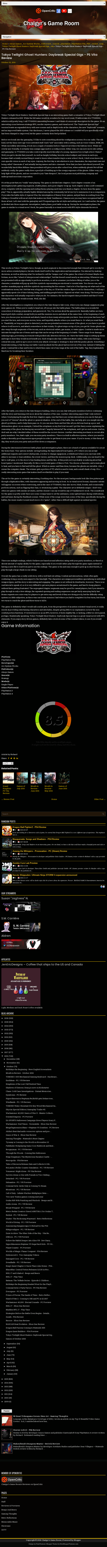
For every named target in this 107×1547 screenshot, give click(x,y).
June (9, 1355)
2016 (6, 1056)
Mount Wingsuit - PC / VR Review (20, 1208)
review (95, 43)
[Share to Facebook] (12, 763)
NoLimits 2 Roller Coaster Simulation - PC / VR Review (30, 1167)
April (9, 1362)
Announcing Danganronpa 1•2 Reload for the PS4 (27, 1226)
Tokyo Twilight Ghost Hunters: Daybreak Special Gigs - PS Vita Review (49, 56)
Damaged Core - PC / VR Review (20, 1258)
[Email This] (4, 763)
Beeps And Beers (9, 1509)
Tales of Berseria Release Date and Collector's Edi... (28, 1164)
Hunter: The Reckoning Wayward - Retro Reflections (29, 1218)
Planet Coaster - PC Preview (18, 1247)
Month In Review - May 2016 (49, 788)
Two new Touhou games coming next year (24, 1197)
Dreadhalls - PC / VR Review (18, 1262)
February (10, 1370)
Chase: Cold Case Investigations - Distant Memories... (29, 1091)
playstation (65, 43)
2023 (6, 1029)
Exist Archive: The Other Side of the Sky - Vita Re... (28, 1233)
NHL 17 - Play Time (14, 1277)
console (56, 43)
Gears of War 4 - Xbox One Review (21, 1135)
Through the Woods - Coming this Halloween (26, 1153)
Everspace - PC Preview (16, 1291)
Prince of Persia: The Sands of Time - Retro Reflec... (28, 1295)
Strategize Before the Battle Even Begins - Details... (28, 1313)
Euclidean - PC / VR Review (18, 1080)
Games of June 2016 (63, 787)
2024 (6, 1026)
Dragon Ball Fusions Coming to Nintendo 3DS (25, 1327)
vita (52, 46)
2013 (6, 1386)
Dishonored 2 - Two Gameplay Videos (22, 1255)
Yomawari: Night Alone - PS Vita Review (23, 1171)
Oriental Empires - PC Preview (19, 1116)
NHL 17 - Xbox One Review (18, 1306)
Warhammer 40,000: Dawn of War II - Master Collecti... (30, 1113)
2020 (6, 1041)
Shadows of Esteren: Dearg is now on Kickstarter (27, 1087)
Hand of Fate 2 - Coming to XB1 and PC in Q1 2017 (27, 1298)
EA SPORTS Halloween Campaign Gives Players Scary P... (31, 1120)
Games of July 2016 (21, 787)
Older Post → (100, 799)
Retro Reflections (9, 1518)
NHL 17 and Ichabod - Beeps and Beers (23, 1273)
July (8, 1351)
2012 (6, 1390)
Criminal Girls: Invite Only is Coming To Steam (26, 1186)
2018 (6, 1048)
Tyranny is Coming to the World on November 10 (27, 1142)
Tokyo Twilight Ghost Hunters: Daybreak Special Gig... (29, 1335)
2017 (6, 1052)
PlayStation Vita (78, 43)
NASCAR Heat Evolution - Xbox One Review (25, 1324)
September (11, 1343)
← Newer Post (7, 799)
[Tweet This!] (11, 758)
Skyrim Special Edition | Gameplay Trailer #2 (25, 1109)
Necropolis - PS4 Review (17, 1160)
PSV (88, 43)
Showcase (5, 1526)
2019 (6, 1044)
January (10, 1374)
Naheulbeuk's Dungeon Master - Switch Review (36, 1443)
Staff (3, 1501)
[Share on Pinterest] (14, 758)
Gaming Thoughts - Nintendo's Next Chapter (25, 1138)
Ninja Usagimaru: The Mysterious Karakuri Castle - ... (29, 1157)
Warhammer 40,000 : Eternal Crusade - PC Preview (28, 1302)
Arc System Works (31, 43)
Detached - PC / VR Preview (18, 1178)
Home (5, 43)
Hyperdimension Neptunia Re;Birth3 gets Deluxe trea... (30, 1098)
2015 (6, 1379)
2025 (6, 1022)
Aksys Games (15, 43)
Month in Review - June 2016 (35, 788)
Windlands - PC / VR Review (18, 1102)
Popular (7, 1411)
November (11, 1062)
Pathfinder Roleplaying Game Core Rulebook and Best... (30, 1146)
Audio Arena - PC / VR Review (19, 1204)
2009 (6, 1401)
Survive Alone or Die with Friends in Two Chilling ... (28, 1175)
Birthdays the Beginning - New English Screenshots (28, 1069)
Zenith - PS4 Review (15, 1317)
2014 (6, 1382)
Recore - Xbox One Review (18, 1320)
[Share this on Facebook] (8, 758)
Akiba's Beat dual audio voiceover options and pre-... (28, 1131)
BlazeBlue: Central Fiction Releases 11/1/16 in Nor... (28, 1269)
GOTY (3, 1529)
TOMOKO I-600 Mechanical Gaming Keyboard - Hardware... (32, 1077)
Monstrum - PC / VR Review (18, 1189)
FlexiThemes (40, 1544)
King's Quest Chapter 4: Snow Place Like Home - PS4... (29, 1266)
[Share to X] (9, 763)
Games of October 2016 (16, 1338)
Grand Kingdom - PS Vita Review (7, 789)
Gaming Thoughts (9, 1513)
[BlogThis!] (6, 763)
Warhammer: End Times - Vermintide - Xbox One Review (31, 1124)
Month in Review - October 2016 (20, 1073)
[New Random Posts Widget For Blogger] (103, 887)
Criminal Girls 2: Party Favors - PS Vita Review (26, 1288)
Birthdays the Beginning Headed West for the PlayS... (29, 1284)
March (9, 1366)
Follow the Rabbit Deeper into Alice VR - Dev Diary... (28, 1240)
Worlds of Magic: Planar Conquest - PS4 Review (27, 1251)
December (11, 1059)
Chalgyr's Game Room (51, 1540)
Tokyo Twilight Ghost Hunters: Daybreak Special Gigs (25, 46)
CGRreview (46, 43)
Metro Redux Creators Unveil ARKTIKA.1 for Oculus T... (30, 1211)
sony (101, 43)
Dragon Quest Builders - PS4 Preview (22, 1331)
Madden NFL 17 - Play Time (18, 1309)
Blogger (77, 1540)
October (10, 1066)
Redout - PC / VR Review (16, 1215)
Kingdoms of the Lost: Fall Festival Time (23, 1084)
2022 (6, 1033)
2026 (6, 1018)
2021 (6, 1037)
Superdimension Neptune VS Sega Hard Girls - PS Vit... (30, 1244)
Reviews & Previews (10, 1505)
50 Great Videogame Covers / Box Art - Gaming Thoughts (40, 1416)
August (10, 1347)
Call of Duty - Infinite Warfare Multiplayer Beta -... (27, 1193)
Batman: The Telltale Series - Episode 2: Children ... (28, 1280)
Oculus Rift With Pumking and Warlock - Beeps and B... (30, 1200)
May (8, 1359)
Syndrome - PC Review (16, 1095)
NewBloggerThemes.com (69, 1544)
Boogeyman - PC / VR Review (19, 1149)
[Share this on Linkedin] (17, 758)
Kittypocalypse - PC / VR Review (20, 1229)
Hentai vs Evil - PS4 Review (26, 1430)
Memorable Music (9, 1522)
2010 (6, 1398)
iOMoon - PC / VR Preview (17, 1237)
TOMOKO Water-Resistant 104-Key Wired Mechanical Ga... (31, 1106)
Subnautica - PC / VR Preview (18, 1182)
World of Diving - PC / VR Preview (21, 1222)
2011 (6, 1394)
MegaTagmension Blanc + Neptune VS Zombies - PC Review (32, 1127)
